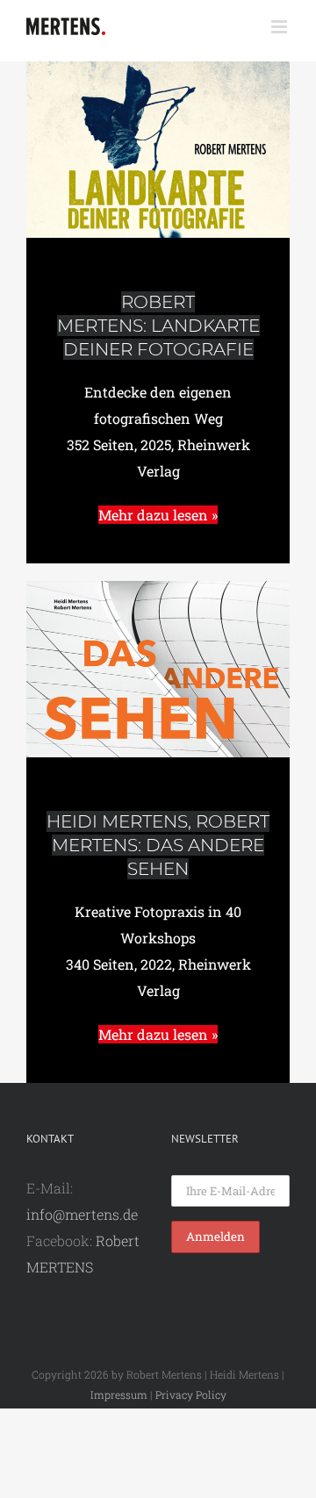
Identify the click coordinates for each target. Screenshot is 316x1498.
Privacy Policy (190, 1394)
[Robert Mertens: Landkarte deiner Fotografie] (158, 68)
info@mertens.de (82, 1214)
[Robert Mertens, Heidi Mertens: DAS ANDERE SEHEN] (158, 587)
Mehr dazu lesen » (158, 514)
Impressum (118, 1394)
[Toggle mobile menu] (280, 27)
